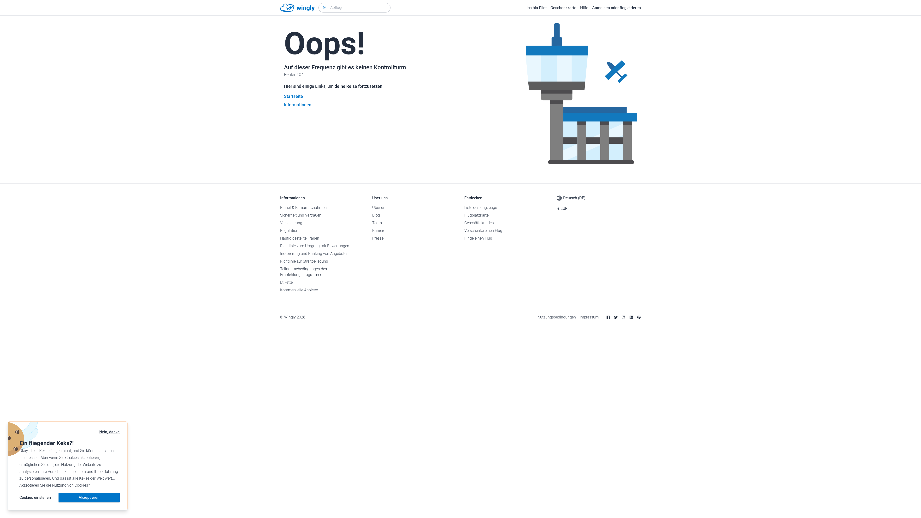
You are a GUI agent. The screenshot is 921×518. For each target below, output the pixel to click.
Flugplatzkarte (476, 215)
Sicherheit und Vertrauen (300, 215)
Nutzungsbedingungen (556, 317)
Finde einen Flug (478, 238)
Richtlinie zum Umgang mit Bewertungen (314, 246)
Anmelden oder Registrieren (616, 8)
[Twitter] (616, 317)
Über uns (379, 207)
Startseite (293, 96)
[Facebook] (608, 317)
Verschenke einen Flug (483, 230)
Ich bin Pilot (536, 8)
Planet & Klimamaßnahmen (303, 207)
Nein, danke (109, 432)
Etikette (286, 282)
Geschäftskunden (479, 223)
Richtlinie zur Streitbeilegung (304, 261)
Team (377, 223)
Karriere (378, 230)
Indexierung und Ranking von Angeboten (314, 253)
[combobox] (354, 7)
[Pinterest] (639, 317)
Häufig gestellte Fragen (299, 238)
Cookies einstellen (35, 497)
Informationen (297, 104)
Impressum (589, 317)
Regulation (289, 230)
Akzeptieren (89, 497)
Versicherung (291, 223)
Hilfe (584, 8)
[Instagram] (624, 317)
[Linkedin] (631, 317)
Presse (378, 238)
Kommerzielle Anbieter (299, 290)
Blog (376, 215)
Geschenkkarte (563, 8)
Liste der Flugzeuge (480, 207)
